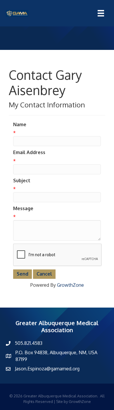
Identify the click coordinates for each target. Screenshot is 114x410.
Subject (21, 180)
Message (23, 208)
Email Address (29, 152)
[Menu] (101, 13)
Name (19, 124)
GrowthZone (70, 285)
